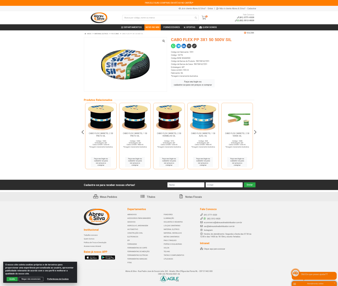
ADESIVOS (131, 222)
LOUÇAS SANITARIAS (172, 226)
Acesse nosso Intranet (92, 246)
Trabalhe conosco (91, 235)
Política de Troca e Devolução (95, 242)
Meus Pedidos (108, 196)
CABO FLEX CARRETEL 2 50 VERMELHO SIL (169, 134)
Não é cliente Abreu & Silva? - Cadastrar (237, 8)
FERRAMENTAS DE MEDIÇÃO (138, 251)
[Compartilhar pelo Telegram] (178, 46)
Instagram (208, 230)
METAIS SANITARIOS (171, 237)
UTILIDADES (168, 259)
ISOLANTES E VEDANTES (173, 222)
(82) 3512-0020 (246, 20)
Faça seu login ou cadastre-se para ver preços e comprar (193, 83)
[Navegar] (82, 132)
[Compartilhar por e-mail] (189, 46)
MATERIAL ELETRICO (171, 229)
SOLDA (166, 248)
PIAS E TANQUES (170, 240)
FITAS (129, 263)
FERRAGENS (132, 244)
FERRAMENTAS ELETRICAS (137, 255)
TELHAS (167, 251)
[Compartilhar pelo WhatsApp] (173, 46)
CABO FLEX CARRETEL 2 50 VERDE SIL (237, 134)
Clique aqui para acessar (214, 249)
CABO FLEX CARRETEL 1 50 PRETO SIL (135, 134)
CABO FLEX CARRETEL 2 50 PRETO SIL (101, 134)
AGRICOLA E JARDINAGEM (137, 226)
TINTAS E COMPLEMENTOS (174, 255)
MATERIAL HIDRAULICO (173, 233)
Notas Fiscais (193, 196)
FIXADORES (168, 214)
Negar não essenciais (31, 279)
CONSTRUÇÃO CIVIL (135, 233)
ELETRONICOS (132, 237)
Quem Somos (89, 239)
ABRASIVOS (132, 214)
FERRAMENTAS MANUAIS (137, 259)
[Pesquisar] (196, 17)
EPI (128, 240)
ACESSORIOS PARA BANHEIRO (139, 218)
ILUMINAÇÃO (169, 218)
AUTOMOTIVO (132, 229)
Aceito (12, 279)
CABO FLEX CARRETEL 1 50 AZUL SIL (203, 134)
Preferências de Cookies (58, 279)
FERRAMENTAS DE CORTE (137, 248)
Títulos (150, 196)
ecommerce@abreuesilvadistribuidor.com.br (223, 222)
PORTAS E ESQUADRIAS (173, 244)
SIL (182, 73)
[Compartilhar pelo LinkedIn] (184, 46)
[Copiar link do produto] (194, 46)
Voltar (250, 33)
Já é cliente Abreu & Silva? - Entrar (197, 8)
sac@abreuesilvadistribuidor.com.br (219, 226)
